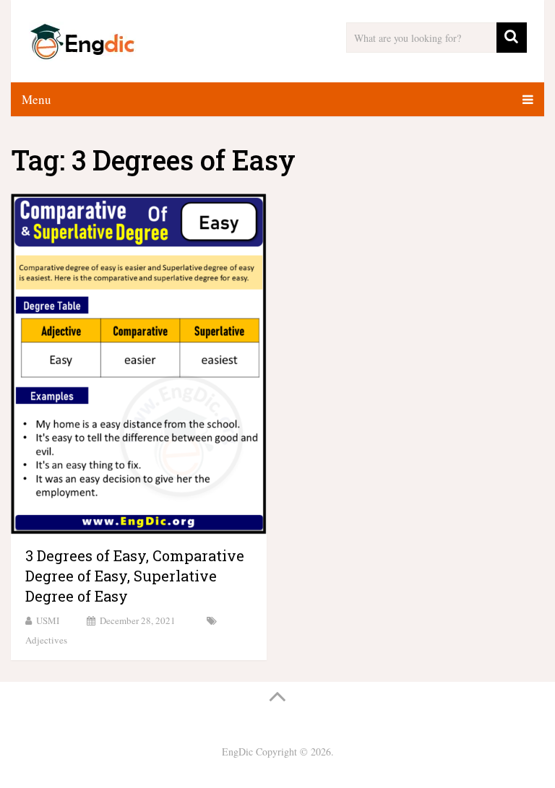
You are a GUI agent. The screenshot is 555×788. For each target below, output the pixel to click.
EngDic (237, 751)
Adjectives (46, 639)
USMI (47, 620)
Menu (36, 99)
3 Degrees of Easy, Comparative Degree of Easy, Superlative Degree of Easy (134, 575)
